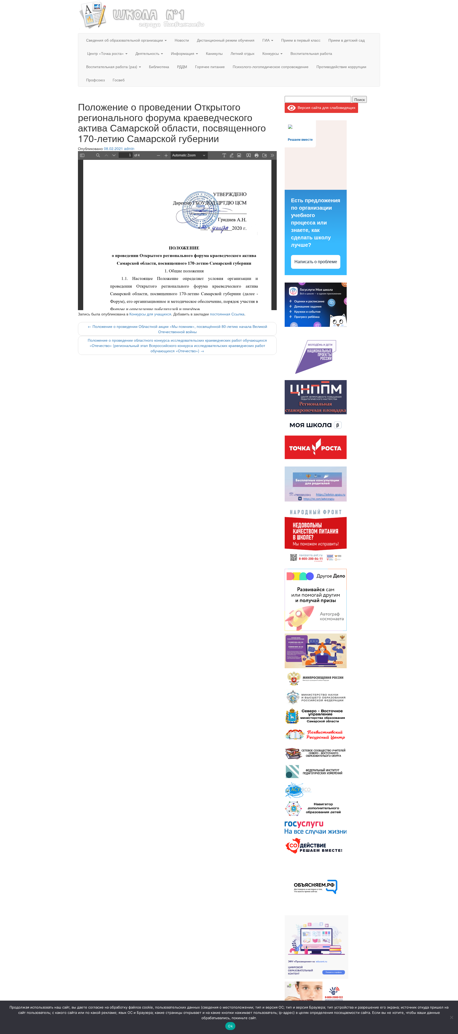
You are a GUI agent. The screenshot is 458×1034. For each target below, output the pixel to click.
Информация (183, 53)
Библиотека (159, 66)
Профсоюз (95, 79)
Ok (230, 1026)
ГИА (266, 40)
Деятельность (147, 53)
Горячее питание (210, 66)
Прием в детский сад (346, 40)
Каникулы (214, 53)
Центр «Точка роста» (105, 53)
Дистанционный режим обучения (225, 40)
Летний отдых (242, 53)
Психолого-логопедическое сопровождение (271, 66)
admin (129, 148)
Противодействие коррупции (341, 66)
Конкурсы (271, 53)
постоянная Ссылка (227, 313)
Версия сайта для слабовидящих (325, 107)
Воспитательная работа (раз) (112, 66)
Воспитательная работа (311, 53)
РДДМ (182, 66)
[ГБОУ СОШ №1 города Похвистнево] (142, 14)
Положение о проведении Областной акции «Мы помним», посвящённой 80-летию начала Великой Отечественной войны (177, 329)
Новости (182, 40)
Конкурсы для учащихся (150, 313)
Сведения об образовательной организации (125, 40)
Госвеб (119, 79)
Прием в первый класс (300, 40)
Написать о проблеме (315, 261)
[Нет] (451, 1017)
